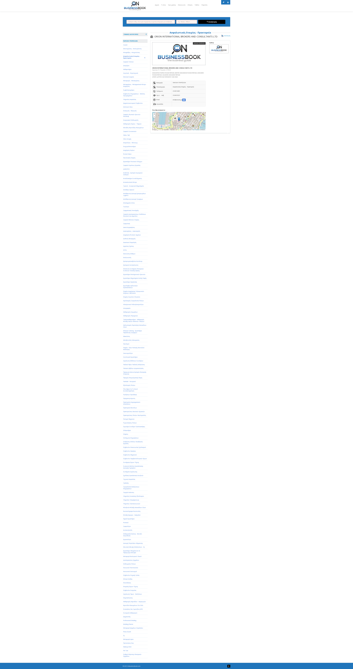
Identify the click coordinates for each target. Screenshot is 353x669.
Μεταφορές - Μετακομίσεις (131, 81)
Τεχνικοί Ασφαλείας (129, 479)
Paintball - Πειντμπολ (129, 381)
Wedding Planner (128, 624)
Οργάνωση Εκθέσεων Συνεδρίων (133, 361)
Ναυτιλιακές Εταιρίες (129, 158)
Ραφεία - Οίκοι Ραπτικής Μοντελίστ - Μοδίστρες (134, 348)
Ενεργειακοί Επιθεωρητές (130, 120)
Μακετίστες (126, 336)
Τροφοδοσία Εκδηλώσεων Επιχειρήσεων (131, 488)
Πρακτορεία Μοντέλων (130, 408)
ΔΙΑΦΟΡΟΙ (126, 169)
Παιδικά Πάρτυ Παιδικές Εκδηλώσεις (134, 364)
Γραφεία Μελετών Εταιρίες (131, 220)
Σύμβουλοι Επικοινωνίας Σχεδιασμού (134, 447)
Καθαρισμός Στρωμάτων (130, 312)
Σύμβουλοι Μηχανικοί (130, 455)
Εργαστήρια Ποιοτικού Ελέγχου (132, 161)
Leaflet (184, 129)
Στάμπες (125, 434)
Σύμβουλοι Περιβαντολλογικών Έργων (135, 458)
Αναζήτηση (212, 22)
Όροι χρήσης (172, 5)
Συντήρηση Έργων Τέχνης (131, 462)
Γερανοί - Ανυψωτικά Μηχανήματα (133, 186)
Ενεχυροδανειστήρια (129, 146)
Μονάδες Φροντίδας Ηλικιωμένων (133, 127)
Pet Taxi (125, 650)
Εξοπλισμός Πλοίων (129, 385)
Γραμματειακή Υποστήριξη (131, 210)
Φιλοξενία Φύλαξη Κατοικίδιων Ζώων (134, 507)
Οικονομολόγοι (128, 353)
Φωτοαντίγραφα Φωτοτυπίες (131, 511)
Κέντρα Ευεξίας (127, 579)
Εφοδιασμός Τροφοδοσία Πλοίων (133, 301)
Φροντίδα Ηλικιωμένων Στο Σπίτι (133, 605)
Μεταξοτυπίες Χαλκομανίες (131, 340)
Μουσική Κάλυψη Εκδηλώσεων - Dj (134, 547)
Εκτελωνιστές (127, 257)
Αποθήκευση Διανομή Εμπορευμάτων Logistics (134, 194)
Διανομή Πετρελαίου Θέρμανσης (133, 543)
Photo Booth (127, 632)
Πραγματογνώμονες (129, 398)
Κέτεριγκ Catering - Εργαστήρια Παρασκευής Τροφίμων (132, 331)
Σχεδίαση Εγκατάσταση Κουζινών (133, 475)
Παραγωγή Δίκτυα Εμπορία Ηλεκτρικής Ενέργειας (134, 373)
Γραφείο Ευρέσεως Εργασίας (131, 165)
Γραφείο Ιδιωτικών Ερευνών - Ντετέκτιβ (132, 115)
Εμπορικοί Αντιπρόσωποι (130, 265)
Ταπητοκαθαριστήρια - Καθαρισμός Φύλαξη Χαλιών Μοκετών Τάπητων (133, 320)
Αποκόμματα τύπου (129, 203)
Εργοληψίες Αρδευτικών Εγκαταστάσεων (130, 286)
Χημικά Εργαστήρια (128, 519)
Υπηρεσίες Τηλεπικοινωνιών (131, 504)
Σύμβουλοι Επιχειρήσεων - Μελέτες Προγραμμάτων (134, 95)
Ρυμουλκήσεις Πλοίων (130, 423)
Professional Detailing (129, 620)
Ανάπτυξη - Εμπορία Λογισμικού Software (132, 174)
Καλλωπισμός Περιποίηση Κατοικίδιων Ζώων (134, 326)
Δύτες (125, 250)
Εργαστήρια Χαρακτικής (130, 282)
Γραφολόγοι (127, 526)
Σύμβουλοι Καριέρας (129, 451)
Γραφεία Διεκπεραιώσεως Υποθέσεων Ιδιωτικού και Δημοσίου (134, 215)
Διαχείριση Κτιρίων (129, 150)
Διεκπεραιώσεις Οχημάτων (131, 560)
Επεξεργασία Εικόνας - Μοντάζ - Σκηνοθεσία (132, 535)
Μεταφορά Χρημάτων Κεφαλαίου (133, 628)
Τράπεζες (126, 483)
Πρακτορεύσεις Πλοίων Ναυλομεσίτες (134, 415)
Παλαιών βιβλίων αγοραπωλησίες (133, 368)
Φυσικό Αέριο (127, 154)
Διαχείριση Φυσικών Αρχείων (132, 235)
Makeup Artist (127, 647)
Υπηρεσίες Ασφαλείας (129, 99)
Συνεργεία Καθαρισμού (130, 613)
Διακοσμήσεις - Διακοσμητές (131, 231)
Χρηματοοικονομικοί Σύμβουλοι (133, 103)
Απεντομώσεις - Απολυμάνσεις (132, 49)
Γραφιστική (126, 223)
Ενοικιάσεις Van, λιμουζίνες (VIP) (133, 609)
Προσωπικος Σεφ (128, 643)
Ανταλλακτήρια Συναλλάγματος (132, 178)
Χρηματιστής (126, 617)
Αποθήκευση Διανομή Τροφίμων (133, 199)
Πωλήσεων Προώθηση (130, 394)
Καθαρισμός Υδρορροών (130, 316)
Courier (125, 45)
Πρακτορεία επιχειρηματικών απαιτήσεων (131, 403)
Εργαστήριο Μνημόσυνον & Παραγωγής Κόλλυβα (131, 551)
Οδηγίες (190, 5)
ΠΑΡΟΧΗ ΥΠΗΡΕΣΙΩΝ (130, 41)
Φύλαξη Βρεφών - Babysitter (132, 515)
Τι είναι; (163, 5)
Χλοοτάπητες (127, 583)
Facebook (228, 666)
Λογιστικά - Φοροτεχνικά (130, 73)
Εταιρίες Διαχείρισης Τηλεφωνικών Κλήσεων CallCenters (133, 292)
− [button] (154, 116)
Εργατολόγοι (127, 539)
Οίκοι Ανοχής (127, 139)
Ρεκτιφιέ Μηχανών (128, 419)
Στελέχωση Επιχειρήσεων (131, 438)
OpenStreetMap (195, 129)
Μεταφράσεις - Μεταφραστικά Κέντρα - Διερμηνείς (135, 85)
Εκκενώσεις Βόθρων (129, 254)
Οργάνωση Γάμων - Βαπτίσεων (132, 594)
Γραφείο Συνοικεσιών (129, 131)
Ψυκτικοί (125, 522)
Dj (124, 635)
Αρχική (157, 5)
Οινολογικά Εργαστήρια (130, 357)
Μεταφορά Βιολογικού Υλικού (132, 556)
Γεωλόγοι (126, 207)
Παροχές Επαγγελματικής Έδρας (132, 378)
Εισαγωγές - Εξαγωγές (130, 111)
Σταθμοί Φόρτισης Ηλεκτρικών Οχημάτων (132, 655)
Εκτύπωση (227, 36)
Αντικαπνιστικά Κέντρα (130, 182)
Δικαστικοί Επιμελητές (129, 242)
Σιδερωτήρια (127, 430)
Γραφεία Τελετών (128, 62)
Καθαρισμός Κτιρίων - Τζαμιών (132, 124)
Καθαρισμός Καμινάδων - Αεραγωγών (134, 601)
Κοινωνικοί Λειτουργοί (130, 571)
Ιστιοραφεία (126, 308)
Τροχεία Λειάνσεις (128, 492)
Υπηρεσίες (204, 5)
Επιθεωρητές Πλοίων (129, 564)
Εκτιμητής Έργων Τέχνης (130, 586)
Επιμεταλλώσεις (128, 598)
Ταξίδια (197, 5)
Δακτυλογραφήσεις (129, 227)
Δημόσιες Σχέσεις (128, 246)
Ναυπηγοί (126, 344)
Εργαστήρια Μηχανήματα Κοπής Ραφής (134, 278)
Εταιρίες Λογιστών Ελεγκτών (131, 297)
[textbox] (150, 22)
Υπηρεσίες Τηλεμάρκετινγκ (131, 500)
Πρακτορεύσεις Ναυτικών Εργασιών (134, 411)
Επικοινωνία (181, 5)
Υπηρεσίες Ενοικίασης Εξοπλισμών (133, 496)
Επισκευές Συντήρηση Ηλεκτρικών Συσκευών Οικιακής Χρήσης (133, 269)
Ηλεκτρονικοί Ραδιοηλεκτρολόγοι (133, 304)
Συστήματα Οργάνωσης (130, 472)
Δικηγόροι (126, 65)
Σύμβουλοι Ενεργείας (129, 590)
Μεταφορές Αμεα (128, 639)
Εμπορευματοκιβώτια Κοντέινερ (132, 261)
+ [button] (154, 114)
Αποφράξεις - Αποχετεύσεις (131, 52)
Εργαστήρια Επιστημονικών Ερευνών (134, 274)
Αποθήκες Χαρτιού (128, 190)
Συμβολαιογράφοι (128, 90)
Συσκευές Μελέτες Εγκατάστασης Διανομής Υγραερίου (133, 467)
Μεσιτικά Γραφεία (128, 77)
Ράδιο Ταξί (126, 135)
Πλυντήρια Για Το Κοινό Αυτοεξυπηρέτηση (130, 390)
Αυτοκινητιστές (127, 530)
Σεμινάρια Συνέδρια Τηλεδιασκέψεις (134, 426)
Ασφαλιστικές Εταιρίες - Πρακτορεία (131, 57)
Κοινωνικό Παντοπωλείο (130, 568)
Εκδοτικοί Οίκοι (128, 107)
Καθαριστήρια (127, 69)
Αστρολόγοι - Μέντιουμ (130, 143)
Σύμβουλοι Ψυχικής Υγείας (131, 575)
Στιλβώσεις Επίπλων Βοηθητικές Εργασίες (133, 442)
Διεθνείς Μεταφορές (129, 239)
